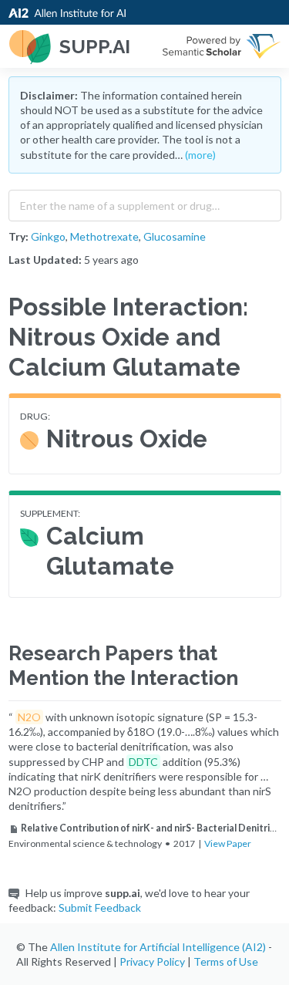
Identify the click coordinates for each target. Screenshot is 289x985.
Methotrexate (104, 236)
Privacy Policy (152, 961)
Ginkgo (48, 236)
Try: (18, 236)
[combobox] (144, 202)
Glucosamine (174, 236)
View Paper (227, 843)
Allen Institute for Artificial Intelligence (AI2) (158, 946)
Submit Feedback (100, 907)
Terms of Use (225, 961)
